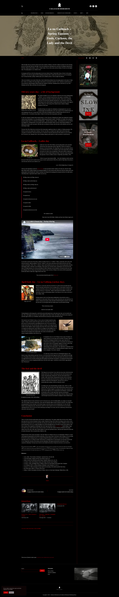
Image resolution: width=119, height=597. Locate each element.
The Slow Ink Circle (88, 95)
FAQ (49, 574)
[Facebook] (90, 6)
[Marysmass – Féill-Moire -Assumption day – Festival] (47, 507)
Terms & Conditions (52, 572)
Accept (6, 592)
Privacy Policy (51, 570)
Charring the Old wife (62, 504)
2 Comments (49, 517)
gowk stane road (59, 426)
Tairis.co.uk (56, 275)
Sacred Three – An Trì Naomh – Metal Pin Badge (88, 132)
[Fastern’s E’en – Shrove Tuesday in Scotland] (29, 507)
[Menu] (22, 6)
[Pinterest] (93, 58)
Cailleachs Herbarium (59, 9)
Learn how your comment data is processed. (45, 557)
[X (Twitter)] (90, 58)
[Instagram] (93, 6)
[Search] (21, 13)
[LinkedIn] (96, 58)
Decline (11, 592)
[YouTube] (96, 6)
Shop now (88, 113)
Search (22, 568)
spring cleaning (40, 168)
